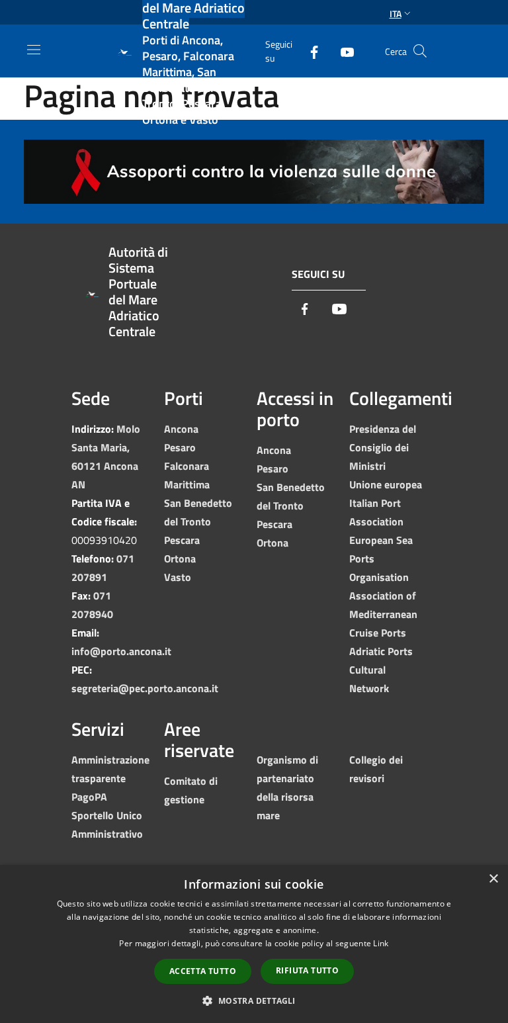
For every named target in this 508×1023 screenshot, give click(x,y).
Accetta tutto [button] (202, 971)
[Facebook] (309, 51)
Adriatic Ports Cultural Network (381, 669)
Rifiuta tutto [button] (307, 970)
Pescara (182, 540)
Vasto (177, 577)
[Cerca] (420, 51)
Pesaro (180, 447)
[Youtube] (342, 51)
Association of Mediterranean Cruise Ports (383, 614)
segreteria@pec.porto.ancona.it (144, 688)
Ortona (180, 558)
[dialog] (254, 944)
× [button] (493, 879)
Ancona (181, 429)
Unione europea (385, 484)
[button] (253, 1000)
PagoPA (89, 797)
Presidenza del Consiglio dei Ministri (382, 447)
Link (380, 943)
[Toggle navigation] (34, 50)
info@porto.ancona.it (121, 651)
